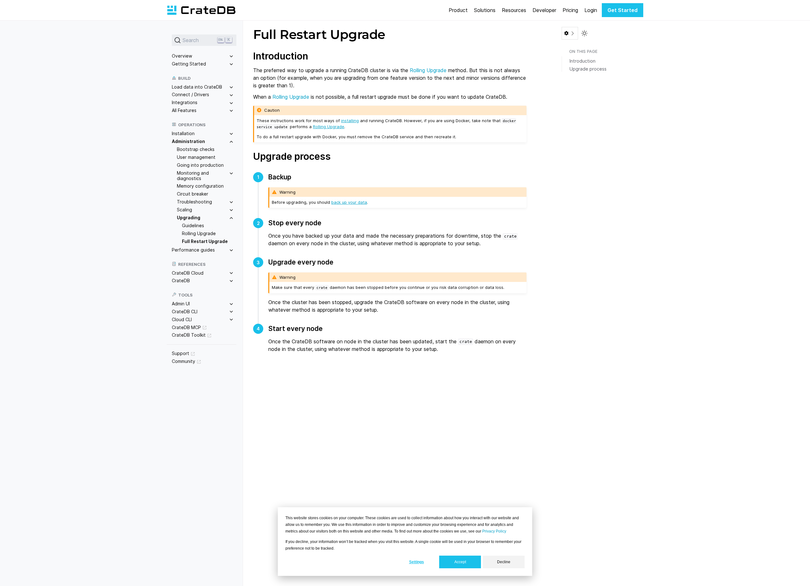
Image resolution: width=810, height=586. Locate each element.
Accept (460, 562)
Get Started (623, 10)
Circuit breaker (192, 193)
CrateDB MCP (186, 327)
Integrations (184, 102)
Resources (514, 10)
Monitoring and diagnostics (193, 175)
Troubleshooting (194, 201)
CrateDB (181, 280)
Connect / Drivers (190, 94)
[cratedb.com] (201, 10)
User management (196, 157)
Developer (544, 10)
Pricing (570, 10)
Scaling (184, 209)
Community (183, 361)
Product (458, 10)
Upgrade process (588, 69)
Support (180, 353)
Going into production (200, 165)
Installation (183, 133)
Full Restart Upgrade (205, 241)
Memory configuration (200, 186)
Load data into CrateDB (197, 87)
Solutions (484, 10)
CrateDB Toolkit (189, 335)
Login (590, 10)
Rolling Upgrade (199, 233)
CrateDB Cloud (187, 273)
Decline (503, 562)
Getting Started (189, 63)
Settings (416, 562)
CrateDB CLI (184, 311)
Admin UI (181, 303)
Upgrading (188, 217)
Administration (188, 141)
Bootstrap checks (196, 149)
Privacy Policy (494, 531)
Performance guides (193, 249)
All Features (184, 110)
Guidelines (193, 225)
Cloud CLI (182, 319)
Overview (182, 56)
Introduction (582, 61)
